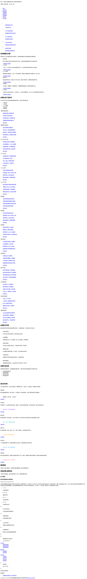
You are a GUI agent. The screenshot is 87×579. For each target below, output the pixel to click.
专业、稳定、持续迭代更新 (8, 160)
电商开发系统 (6, 547)
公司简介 (5, 556)
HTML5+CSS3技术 (7, 298)
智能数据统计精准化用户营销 (9, 262)
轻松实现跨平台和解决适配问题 (9, 184)
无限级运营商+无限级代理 (8, 113)
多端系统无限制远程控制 (8, 205)
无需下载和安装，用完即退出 (9, 270)
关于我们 (5, 18)
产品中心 (5, 9)
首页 (4, 8)
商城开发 (5, 14)
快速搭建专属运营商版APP (8, 120)
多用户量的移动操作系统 (8, 170)
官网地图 (5, 551)
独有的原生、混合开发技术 (8, 175)
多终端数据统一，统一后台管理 (9, 144)
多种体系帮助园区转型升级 (8, 198)
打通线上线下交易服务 (7, 255)
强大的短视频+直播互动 (8, 127)
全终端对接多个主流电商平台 (9, 118)
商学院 (4, 17)
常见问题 (5, 552)
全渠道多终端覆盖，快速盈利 (9, 258)
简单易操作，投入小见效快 (8, 246)
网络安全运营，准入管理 (8, 227)
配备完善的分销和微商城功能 (9, 248)
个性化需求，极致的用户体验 (9, 260)
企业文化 (5, 559)
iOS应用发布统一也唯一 (8, 158)
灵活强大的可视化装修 (7, 115)
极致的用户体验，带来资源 (8, 305)
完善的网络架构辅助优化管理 (9, 201)
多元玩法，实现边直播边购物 (9, 129)
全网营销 (5, 12)
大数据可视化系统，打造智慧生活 (10, 234)
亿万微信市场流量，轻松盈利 (9, 241)
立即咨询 (2, 399)
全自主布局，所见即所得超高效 (9, 277)
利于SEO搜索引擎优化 (7, 303)
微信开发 (5, 11)
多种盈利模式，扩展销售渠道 (9, 146)
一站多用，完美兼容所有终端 (9, 300)
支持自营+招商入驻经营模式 (9, 141)
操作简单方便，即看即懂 (8, 286)
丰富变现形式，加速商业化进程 (9, 134)
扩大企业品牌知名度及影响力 (9, 312)
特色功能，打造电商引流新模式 (9, 132)
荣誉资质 (5, 557)
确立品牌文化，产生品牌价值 (9, 319)
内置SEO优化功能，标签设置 (9, 289)
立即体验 (9, 63)
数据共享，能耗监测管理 (8, 229)
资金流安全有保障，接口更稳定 (9, 272)
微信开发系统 (6, 544)
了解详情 (5, 63)
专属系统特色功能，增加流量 (9, 148)
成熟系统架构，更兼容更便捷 (9, 177)
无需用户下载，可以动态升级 (9, 186)
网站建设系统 (6, 545)
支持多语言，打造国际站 (8, 284)
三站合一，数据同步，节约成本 (9, 291)
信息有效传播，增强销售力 (8, 315)
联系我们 (5, 560)
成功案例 (5, 15)
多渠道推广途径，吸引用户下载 (9, 172)
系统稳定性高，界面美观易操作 (9, 156)
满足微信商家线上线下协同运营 (9, 274)
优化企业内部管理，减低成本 (9, 317)
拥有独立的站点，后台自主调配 (9, 191)
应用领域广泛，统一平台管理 (9, 232)
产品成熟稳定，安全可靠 (8, 243)
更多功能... (5, 122)
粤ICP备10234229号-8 (30, 577)
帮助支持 (2, 549)
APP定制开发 (13, 575)
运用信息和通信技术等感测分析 (9, 203)
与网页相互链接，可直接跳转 (9, 189)
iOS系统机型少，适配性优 (8, 163)
